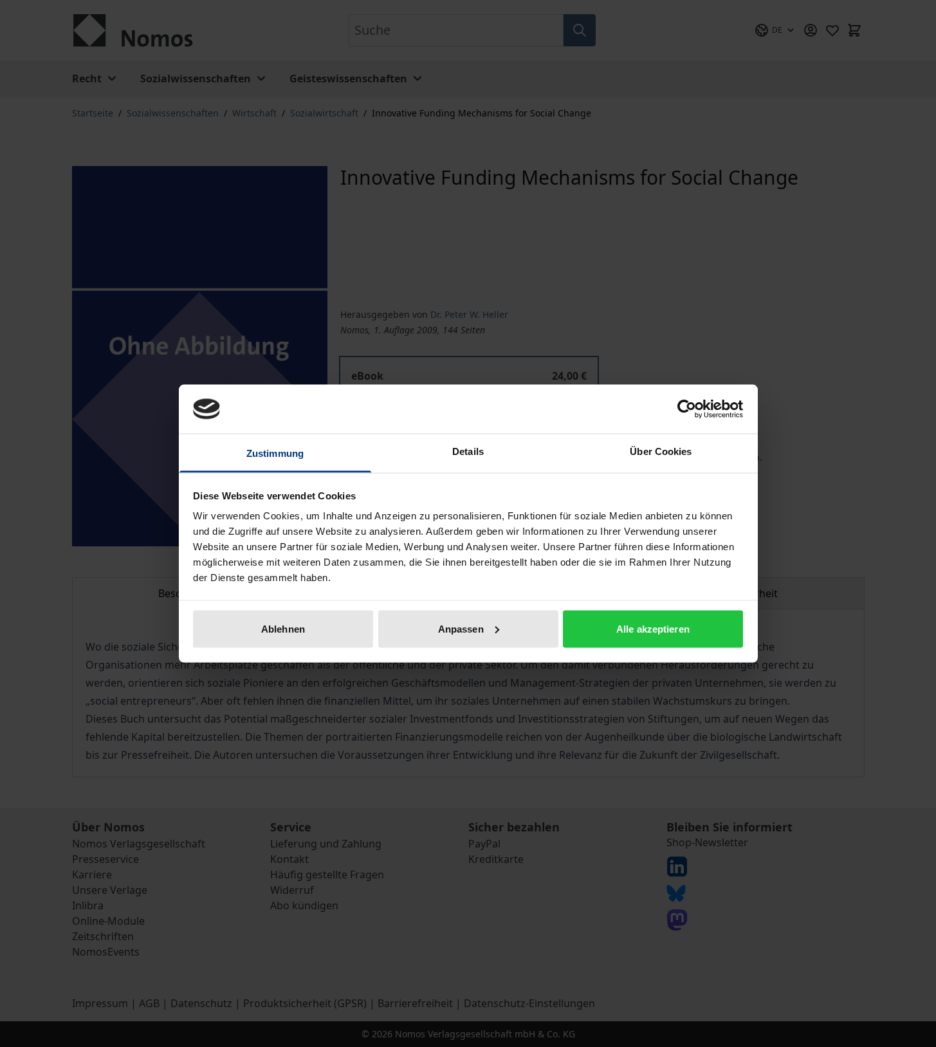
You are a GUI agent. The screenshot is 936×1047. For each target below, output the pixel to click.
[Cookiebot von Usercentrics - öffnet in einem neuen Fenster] (686, 408)
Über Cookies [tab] (661, 451)
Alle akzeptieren (653, 628)
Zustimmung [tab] (275, 453)
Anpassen (461, 628)
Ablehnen (283, 628)
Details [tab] (468, 451)
